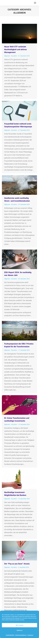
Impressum (30, 635)
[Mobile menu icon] (35, 3)
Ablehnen (19, 630)
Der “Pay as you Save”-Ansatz (17, 564)
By (14, 56)
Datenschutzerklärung (21, 635)
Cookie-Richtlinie (10, 635)
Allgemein (7, 56)
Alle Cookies (19, 625)
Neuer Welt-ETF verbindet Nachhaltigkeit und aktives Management (15, 49)
